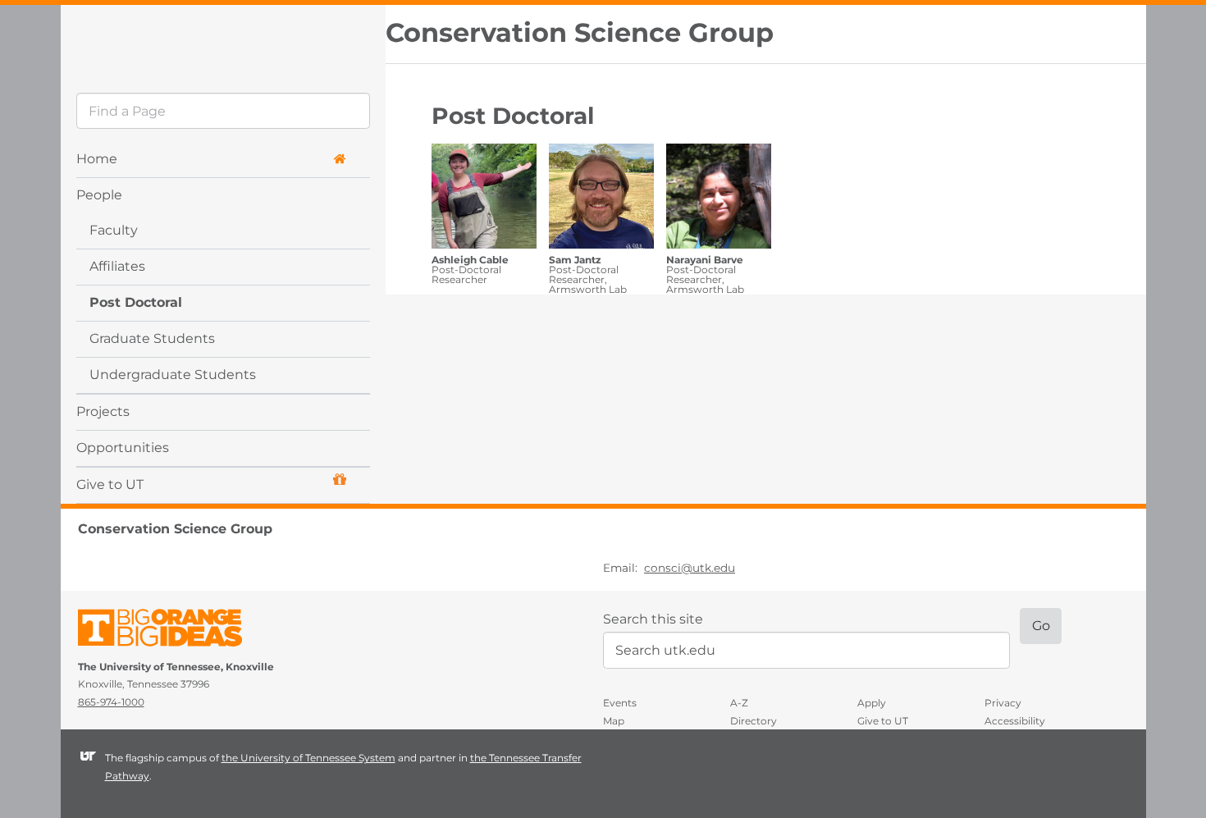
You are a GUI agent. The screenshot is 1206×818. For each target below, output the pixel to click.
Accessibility (1014, 721)
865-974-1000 (111, 702)
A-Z (739, 703)
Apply (871, 703)
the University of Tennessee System (308, 758)
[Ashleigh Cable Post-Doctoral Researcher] (484, 198)
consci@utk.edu (689, 567)
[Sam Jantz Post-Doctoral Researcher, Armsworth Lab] (601, 198)
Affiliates (117, 266)
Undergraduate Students (172, 374)
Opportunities (122, 447)
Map (613, 721)
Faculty (113, 230)
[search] (222, 111)
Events (620, 703)
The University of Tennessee (170, 630)
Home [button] (96, 159)
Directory (753, 721)
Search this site (653, 619)
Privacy (1002, 703)
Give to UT (110, 484)
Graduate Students (152, 338)
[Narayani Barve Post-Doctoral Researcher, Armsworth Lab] (718, 198)
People (99, 195)
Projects (103, 411)
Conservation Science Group (580, 32)
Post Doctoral (135, 302)
